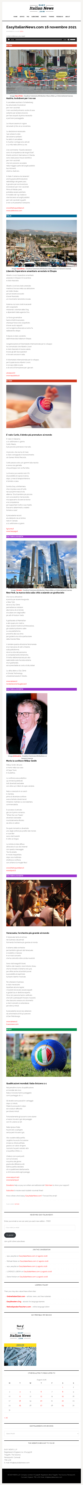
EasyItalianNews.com (41, 8)
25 (20, 1405)
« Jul (6, 1418)
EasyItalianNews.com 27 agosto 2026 (33, 1256)
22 (63, 1401)
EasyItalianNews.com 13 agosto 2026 (33, 1266)
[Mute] (69, 40)
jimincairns (17, 756)
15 (63, 1396)
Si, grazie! (9, 1235)
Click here (48, 1185)
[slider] (73, 39)
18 (20, 1401)
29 (63, 1405)
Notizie (17, 1204)
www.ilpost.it (11, 870)
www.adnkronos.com (14, 211)
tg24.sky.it (10, 529)
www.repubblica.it (13, 376)
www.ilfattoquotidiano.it (15, 208)
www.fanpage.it (12, 531)
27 (41, 1405)
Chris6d (19, 590)
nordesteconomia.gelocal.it (16, 684)
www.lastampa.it (12, 1180)
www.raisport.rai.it (12, 1177)
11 (20, 1396)
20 (41, 1401)
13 (41, 1396)
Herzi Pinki (19, 96)
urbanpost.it (10, 373)
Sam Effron (21, 269)
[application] (41, 40)
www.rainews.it (11, 681)
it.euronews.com (12, 1024)
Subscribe (10, 1190)
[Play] (9, 40)
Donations (10, 1185)
